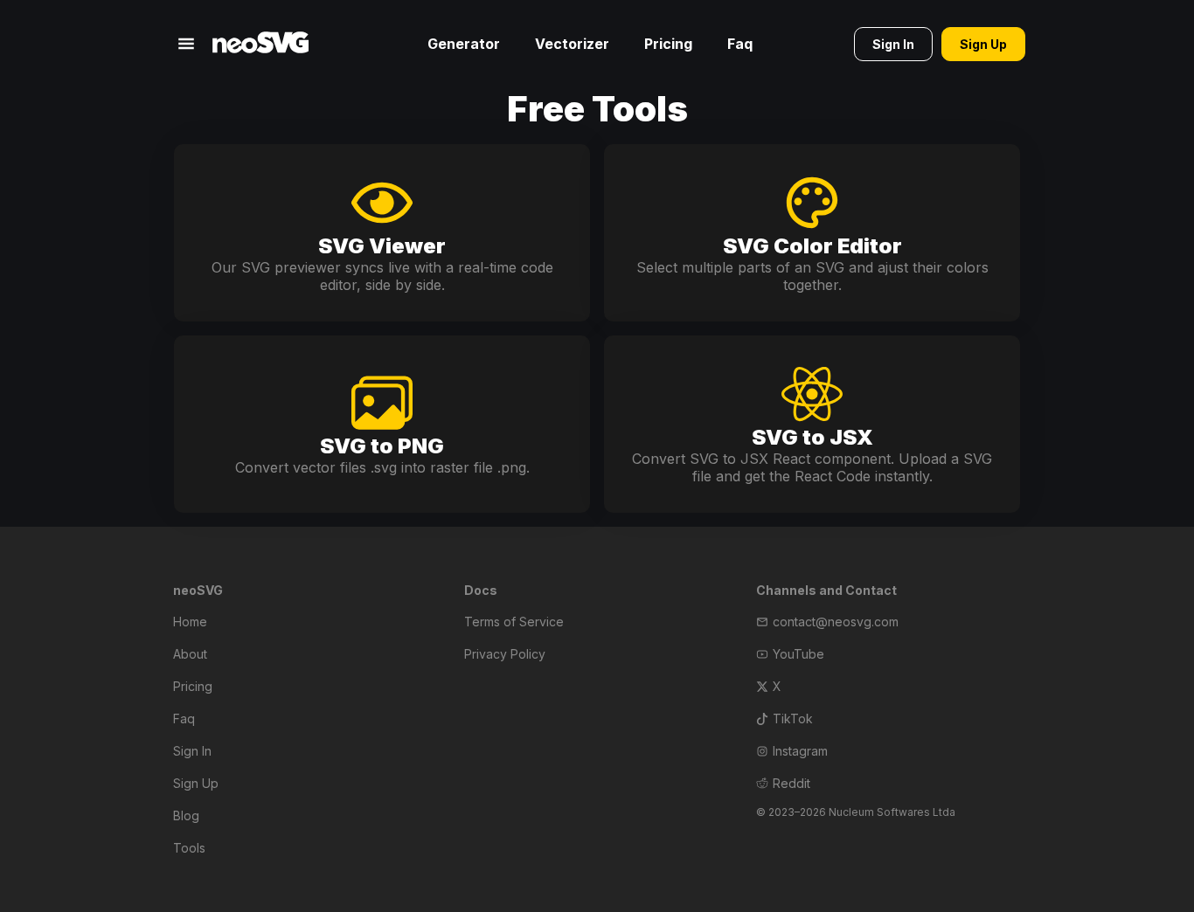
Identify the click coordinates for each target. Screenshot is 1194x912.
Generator (463, 43)
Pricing (668, 43)
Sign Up (196, 783)
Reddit (791, 783)
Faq (740, 43)
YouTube (798, 653)
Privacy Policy (504, 653)
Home (190, 621)
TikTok (793, 718)
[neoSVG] (260, 44)
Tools (189, 847)
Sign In (192, 750)
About (190, 653)
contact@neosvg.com (836, 621)
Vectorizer (572, 43)
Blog (186, 815)
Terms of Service (514, 621)
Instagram (800, 750)
